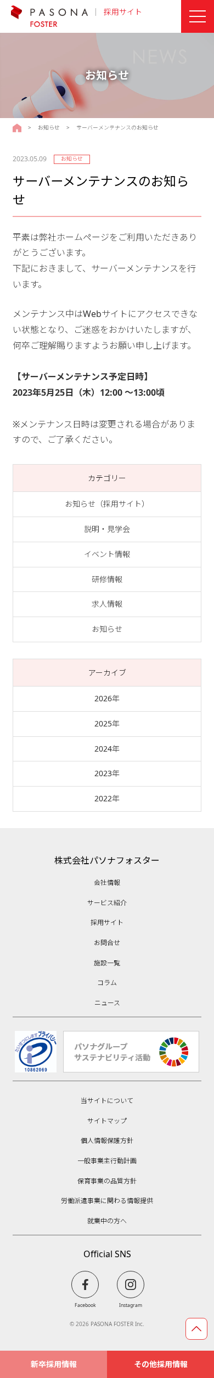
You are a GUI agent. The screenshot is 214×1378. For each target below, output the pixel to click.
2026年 (107, 698)
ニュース (107, 1002)
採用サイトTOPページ (17, 128)
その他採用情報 (161, 1364)
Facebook (85, 1305)
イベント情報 (107, 554)
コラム (107, 982)
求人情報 (107, 604)
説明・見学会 (107, 529)
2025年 (107, 723)
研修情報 (107, 579)
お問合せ (107, 942)
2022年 (107, 798)
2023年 (107, 773)
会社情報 (107, 882)
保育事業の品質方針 (107, 1181)
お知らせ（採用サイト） (107, 504)
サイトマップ (107, 1120)
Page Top (196, 1329)
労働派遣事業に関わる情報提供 (107, 1200)
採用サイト (123, 12)
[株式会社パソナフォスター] (49, 16)
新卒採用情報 (54, 1364)
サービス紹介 (107, 902)
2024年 (107, 748)
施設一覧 (107, 962)
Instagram (130, 1305)
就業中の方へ (107, 1220)
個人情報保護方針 (107, 1140)
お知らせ (49, 128)
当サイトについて (107, 1100)
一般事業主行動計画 (107, 1160)
